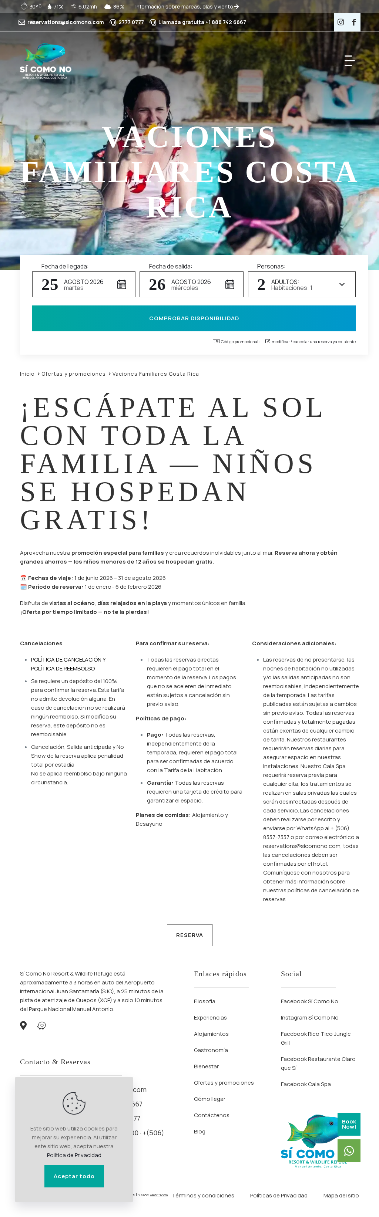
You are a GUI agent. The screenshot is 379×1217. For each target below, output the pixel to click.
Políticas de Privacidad (279, 1195)
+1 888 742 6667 (225, 22)
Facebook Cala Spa (306, 1084)
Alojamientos (211, 1034)
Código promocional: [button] (240, 341)
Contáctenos (211, 1115)
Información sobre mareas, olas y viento (184, 6)
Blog (199, 1131)
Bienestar (206, 1066)
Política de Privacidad (74, 1155)
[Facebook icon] (353, 22)
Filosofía (204, 1001)
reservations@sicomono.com (65, 22)
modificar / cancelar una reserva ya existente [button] (314, 341)
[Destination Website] (45, 60)
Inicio (27, 373)
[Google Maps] (23, 1027)
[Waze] (41, 1027)
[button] (83, 284)
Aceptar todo (74, 1176)
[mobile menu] (350, 60)
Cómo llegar (209, 1099)
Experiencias (210, 1017)
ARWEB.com (159, 1195)
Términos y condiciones (203, 1195)
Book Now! (349, 1124)
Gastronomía (211, 1050)
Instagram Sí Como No (310, 1017)
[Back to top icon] (343, 1202)
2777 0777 (131, 22)
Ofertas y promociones (73, 373)
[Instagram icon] (340, 22)
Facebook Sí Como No (309, 1001)
